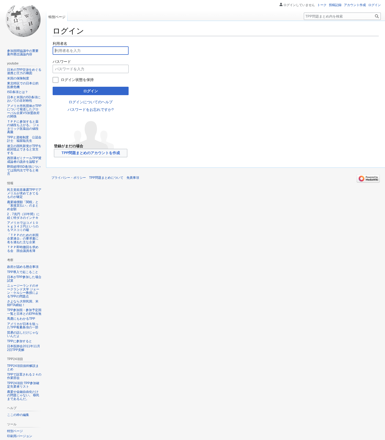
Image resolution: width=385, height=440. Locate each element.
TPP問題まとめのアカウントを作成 (91, 153)
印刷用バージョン (19, 436)
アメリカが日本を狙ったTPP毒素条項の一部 (22, 325)
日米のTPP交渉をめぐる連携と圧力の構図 (24, 71)
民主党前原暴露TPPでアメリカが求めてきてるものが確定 (24, 193)
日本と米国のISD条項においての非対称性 (24, 99)
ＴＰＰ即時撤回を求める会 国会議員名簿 (22, 249)
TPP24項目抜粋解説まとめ (23, 367)
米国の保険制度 (18, 78)
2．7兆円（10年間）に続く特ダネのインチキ (23, 216)
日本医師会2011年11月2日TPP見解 (23, 348)
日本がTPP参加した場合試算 (24, 279)
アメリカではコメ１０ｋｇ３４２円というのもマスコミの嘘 (22, 226)
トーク (322, 5)
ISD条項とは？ (17, 92)
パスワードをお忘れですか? (91, 109)
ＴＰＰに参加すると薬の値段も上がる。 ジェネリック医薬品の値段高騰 (23, 127)
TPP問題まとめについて (106, 178)
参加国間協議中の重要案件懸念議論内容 (22, 52)
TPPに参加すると (19, 341)
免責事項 (132, 178)
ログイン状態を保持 (77, 80)
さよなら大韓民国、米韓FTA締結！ (22, 303)
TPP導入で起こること (22, 272)
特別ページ (56, 17)
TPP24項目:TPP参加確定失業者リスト (23, 385)
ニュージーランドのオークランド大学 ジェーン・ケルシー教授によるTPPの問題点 (23, 291)
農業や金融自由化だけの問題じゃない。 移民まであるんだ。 (23, 395)
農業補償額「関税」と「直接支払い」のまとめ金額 (22, 205)
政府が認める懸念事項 (22, 267)
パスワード (62, 61)
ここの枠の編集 (18, 415)
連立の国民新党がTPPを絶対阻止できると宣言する (24, 149)
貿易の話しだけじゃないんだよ (22, 334)
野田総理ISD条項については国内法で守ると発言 (24, 170)
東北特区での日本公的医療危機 (22, 85)
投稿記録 (335, 5)
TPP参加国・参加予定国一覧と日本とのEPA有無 (24, 312)
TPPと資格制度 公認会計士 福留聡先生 (24, 139)
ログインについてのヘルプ (91, 102)
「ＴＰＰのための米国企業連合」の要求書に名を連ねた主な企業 (22, 238)
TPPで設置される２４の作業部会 (24, 376)
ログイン (90, 91)
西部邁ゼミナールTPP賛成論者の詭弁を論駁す (24, 160)
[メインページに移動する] (23, 21)
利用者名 (60, 43)
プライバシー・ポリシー (68, 178)
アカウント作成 (355, 5)
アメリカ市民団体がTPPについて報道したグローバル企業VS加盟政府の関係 (24, 111)
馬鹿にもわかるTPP (21, 319)
